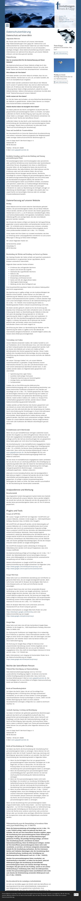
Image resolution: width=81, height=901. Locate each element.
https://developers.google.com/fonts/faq (19, 612)
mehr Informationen (61, 53)
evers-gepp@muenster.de (20, 150)
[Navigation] (7, 25)
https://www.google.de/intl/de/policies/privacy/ (21, 659)
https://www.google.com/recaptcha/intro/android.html (24, 569)
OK (77, 894)
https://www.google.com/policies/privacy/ (20, 616)
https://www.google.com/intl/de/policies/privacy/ (22, 566)
